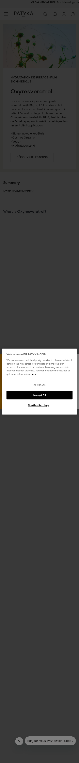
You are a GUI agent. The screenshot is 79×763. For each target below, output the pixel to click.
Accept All (39, 395)
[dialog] (39, 382)
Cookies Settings (38, 405)
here (33, 374)
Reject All (40, 385)
